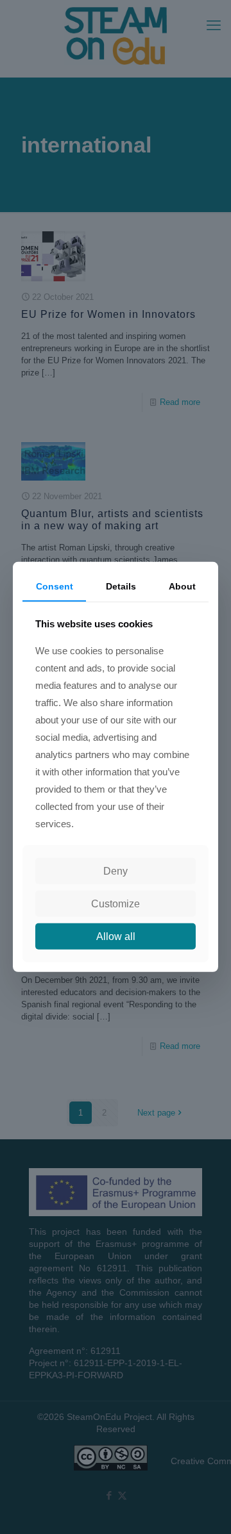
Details (121, 586)
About (182, 586)
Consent (54, 586)
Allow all (115, 936)
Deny (115, 871)
